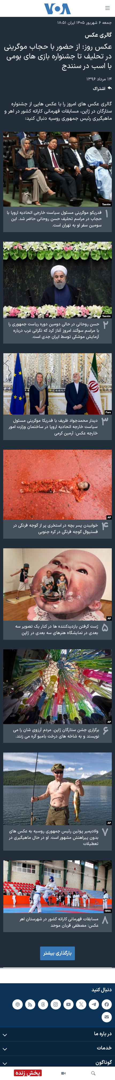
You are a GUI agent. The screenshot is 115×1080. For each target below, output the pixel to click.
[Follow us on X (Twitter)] (81, 1004)
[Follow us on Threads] (43, 1004)
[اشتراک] (107, 1017)
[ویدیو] (63, 1073)
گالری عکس (98, 35)
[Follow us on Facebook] (107, 1004)
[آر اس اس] (30, 1004)
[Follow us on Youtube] (68, 1004)
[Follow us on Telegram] (94, 1004)
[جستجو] (93, 1073)
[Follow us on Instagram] (56, 1004)
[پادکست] (17, 1004)
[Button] (102, 90)
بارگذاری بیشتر (57, 953)
